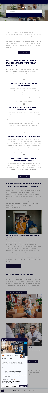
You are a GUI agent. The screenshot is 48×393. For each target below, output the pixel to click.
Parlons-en (24, 52)
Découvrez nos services (17, 292)
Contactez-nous (14, 266)
